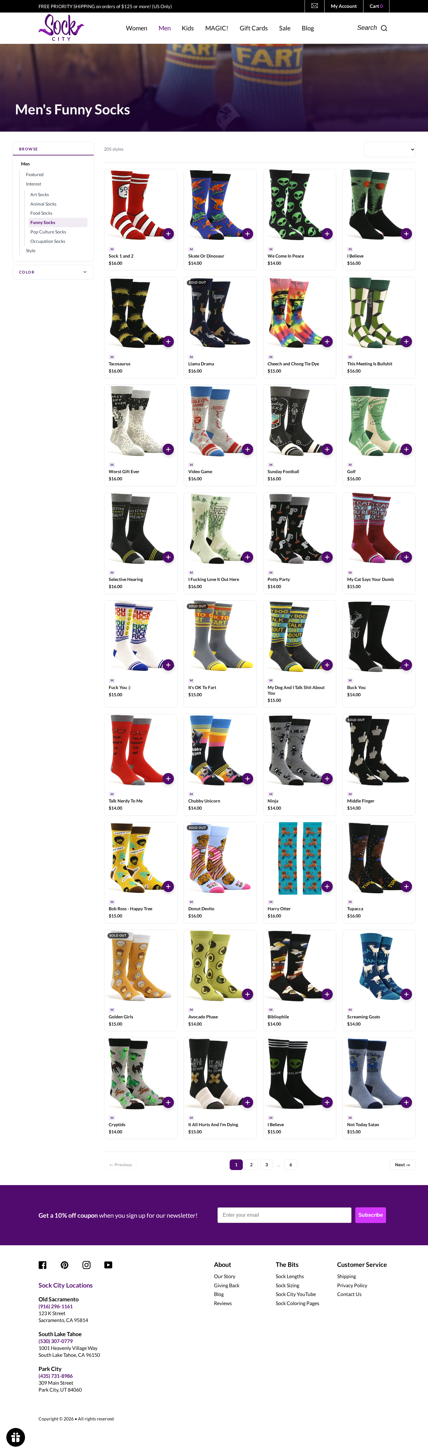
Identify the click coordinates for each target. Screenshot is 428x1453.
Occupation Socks (47, 241)
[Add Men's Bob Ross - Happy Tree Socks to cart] (168, 886)
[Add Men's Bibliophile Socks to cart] (327, 994)
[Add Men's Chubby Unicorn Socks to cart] (247, 778)
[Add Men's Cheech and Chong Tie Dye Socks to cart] (327, 341)
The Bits (287, 1264)
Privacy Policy (352, 1285)
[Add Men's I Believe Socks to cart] (406, 233)
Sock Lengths (290, 1276)
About (222, 1264)
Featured (35, 174)
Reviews (223, 1303)
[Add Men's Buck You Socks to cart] (406, 665)
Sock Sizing (287, 1285)
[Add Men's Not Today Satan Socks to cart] (406, 1102)
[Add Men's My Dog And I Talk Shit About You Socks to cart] (327, 665)
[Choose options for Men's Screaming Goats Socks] (406, 994)
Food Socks (41, 213)
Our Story (224, 1276)
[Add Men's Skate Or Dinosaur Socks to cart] (247, 233)
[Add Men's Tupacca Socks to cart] (406, 886)
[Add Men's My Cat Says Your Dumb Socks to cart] (406, 557)
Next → (402, 1164)
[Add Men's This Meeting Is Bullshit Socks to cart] (406, 341)
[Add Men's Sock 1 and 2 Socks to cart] (168, 233)
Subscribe (370, 1215)
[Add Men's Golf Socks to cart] (406, 449)
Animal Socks (43, 203)
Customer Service (362, 1264)
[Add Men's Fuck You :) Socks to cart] (168, 665)
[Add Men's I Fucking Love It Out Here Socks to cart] (247, 557)
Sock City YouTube (296, 1294)
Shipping (346, 1276)
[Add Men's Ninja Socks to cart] (327, 778)
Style (30, 250)
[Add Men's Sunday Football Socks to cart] (327, 449)
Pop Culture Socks (48, 231)
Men (25, 163)
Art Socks (39, 194)
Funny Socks (42, 222)
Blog (219, 1294)
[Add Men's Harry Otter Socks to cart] (327, 886)
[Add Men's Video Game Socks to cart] (247, 449)
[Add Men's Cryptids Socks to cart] (168, 1102)
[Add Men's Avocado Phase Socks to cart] (247, 994)
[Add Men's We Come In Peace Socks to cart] (327, 233)
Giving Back (226, 1285)
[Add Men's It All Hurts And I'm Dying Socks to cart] (247, 1102)
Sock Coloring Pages (297, 1303)
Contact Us (349, 1294)
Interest (33, 183)
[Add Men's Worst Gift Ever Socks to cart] (168, 449)
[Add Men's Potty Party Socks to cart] (327, 557)
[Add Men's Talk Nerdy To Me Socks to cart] (168, 778)
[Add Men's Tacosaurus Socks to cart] (168, 341)
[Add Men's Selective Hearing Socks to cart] (168, 557)
